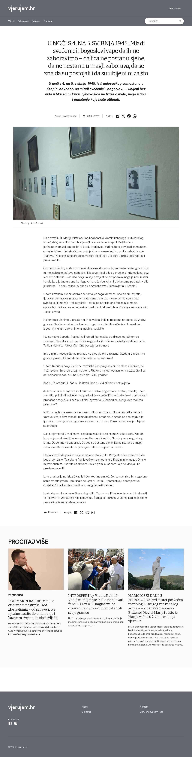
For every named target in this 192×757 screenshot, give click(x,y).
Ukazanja (86, 711)
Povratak (50, 512)
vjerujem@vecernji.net (151, 711)
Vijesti (11, 21)
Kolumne (36, 21)
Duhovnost (23, 21)
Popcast (48, 21)
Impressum (175, 8)
